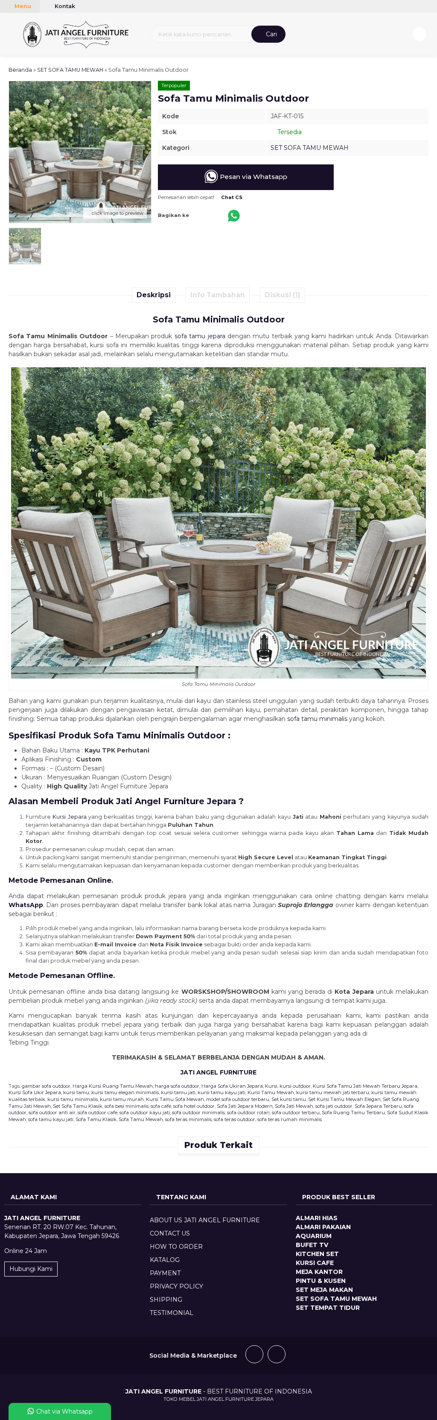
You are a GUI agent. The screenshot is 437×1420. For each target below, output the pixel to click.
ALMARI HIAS (317, 1218)
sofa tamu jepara (200, 336)
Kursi (271, 1086)
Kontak (64, 6)
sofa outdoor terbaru (296, 1113)
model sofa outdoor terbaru (237, 1099)
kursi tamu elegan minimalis (125, 1092)
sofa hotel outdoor (194, 1106)
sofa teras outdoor (234, 1119)
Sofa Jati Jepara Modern (245, 1106)
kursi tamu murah (122, 1099)
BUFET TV (312, 1245)
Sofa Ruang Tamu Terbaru (353, 1113)
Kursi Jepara (69, 817)
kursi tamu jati (178, 1092)
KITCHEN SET (317, 1254)
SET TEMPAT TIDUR (328, 1308)
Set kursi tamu (288, 1099)
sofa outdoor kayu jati (144, 1113)
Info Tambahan (217, 295)
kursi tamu (76, 1092)
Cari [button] (270, 34)
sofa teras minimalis (188, 1119)
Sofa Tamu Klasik (96, 1119)
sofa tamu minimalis (317, 719)
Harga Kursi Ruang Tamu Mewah (113, 1086)
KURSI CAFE (315, 1263)
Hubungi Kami (30, 1269)
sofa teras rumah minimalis (289, 1119)
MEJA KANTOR (319, 1272)
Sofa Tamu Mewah (141, 1119)
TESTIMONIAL (171, 1313)
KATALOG (165, 1260)
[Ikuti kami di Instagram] (277, 1355)
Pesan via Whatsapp (252, 177)
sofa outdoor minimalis (198, 1113)
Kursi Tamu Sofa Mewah (175, 1099)
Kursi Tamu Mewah (271, 1092)
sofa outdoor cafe (97, 1113)
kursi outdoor (295, 1086)
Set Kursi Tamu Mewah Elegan (344, 1099)
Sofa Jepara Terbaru (378, 1106)
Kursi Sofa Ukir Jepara (35, 1092)
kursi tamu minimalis (72, 1099)
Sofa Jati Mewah (294, 1106)
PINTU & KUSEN (321, 1281)
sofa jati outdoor (334, 1106)
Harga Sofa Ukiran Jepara (232, 1086)
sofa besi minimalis (127, 1106)
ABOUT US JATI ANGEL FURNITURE (205, 1220)
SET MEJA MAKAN (324, 1290)
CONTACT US (170, 1233)
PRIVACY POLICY (176, 1286)
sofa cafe (161, 1106)
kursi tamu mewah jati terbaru (332, 1092)
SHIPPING (166, 1299)
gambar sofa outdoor (46, 1086)
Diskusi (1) (282, 295)
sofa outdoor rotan (248, 1113)
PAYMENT (165, 1273)
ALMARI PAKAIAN (323, 1227)
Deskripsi (154, 295)
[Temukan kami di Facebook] (254, 1355)
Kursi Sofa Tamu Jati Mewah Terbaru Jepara (365, 1086)
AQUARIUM (314, 1236)
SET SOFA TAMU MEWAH (310, 148)
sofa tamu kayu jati (50, 1119)
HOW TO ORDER (176, 1246)
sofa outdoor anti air (52, 1113)
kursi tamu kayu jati (221, 1092)
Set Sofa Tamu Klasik (77, 1106)
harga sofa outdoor (177, 1086)
